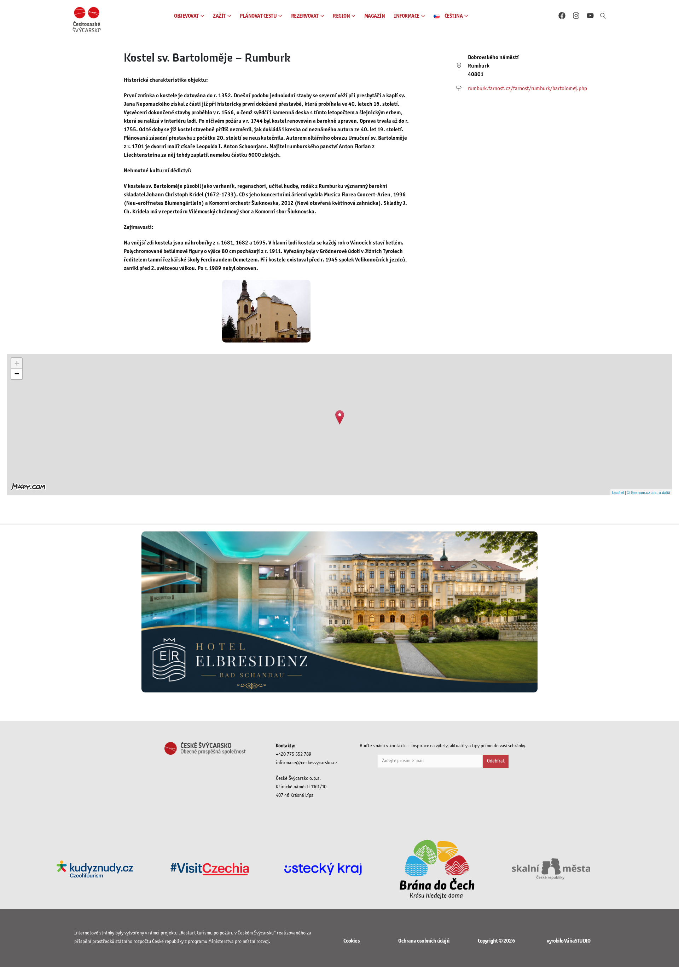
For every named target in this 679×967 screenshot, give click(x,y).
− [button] (16, 373)
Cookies (351, 941)
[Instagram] (576, 16)
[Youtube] (590, 16)
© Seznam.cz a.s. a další (648, 492)
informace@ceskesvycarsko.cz (306, 763)
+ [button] (16, 363)
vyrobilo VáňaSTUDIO (568, 941)
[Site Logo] (86, 19)
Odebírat (496, 761)
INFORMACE (406, 16)
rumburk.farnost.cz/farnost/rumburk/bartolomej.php (527, 88)
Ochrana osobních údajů (423, 941)
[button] (602, 16)
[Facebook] (561, 16)
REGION (341, 16)
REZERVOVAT (305, 16)
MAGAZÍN (374, 16)
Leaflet (618, 492)
